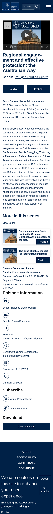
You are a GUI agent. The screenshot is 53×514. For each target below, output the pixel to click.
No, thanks (45, 490)
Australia (16, 338)
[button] (26, 35)
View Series (9, 223)
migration (38, 338)
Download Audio (26, 426)
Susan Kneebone (21, 321)
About (26, 451)
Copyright (26, 468)
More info (5, 512)
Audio (13, 89)
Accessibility (26, 457)
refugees (27, 338)
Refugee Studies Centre (31, 77)
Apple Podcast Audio (21, 399)
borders (7, 338)
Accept (45, 478)
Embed (38, 89)
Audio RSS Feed (19, 408)
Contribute (26, 462)
